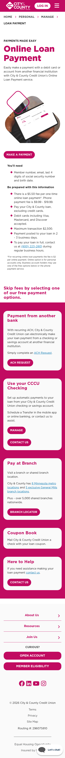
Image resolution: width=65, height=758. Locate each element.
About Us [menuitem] (32, 615)
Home (8, 16)
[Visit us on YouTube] (36, 683)
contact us (33, 572)
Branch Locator (23, 512)
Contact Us (19, 442)
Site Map (32, 721)
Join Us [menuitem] (31, 637)
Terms (32, 709)
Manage (47, 16)
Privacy (32, 715)
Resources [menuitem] (32, 626)
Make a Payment (19, 154)
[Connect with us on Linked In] (28, 683)
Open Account (32, 655)
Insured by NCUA (32, 750)
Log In (42, 6)
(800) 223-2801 (31, 246)
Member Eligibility (32, 666)
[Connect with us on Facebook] (22, 683)
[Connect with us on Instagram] (43, 683)
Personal (26, 16)
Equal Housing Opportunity (32, 744)
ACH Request (43, 352)
